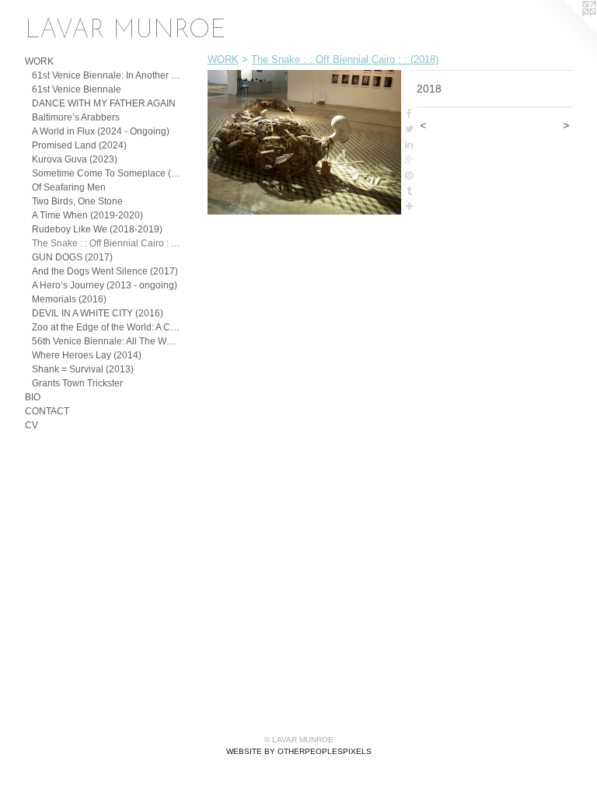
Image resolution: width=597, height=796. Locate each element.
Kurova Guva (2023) (74, 159)
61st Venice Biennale (76, 89)
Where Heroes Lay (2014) (86, 355)
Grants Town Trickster (77, 383)
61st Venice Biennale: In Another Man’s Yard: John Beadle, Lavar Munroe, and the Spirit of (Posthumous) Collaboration (106, 75)
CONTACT (47, 411)
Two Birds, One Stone (77, 201)
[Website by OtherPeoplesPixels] (566, 31)
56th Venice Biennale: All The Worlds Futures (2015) (106, 341)
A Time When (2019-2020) (87, 215)
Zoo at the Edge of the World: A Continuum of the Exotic (106, 327)
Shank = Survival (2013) (83, 369)
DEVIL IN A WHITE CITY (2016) (97, 313)
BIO (32, 397)
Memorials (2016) (69, 299)
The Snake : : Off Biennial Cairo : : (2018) (106, 243)
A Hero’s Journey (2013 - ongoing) (104, 285)
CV (31, 425)
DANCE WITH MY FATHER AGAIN (104, 103)
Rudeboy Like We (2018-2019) (97, 229)
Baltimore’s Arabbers (76, 117)
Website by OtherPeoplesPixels (299, 751)
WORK (39, 61)
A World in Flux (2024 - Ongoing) (100, 131)
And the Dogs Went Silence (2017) (105, 271)
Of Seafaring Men (69, 187)
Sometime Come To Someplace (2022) (106, 173)
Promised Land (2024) (79, 145)
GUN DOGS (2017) (72, 257)
